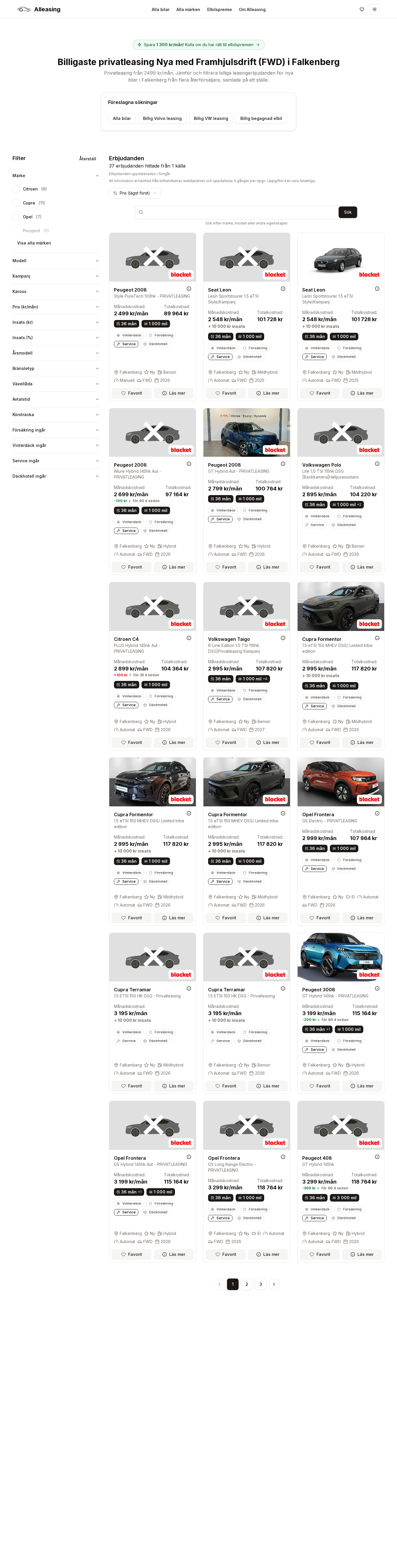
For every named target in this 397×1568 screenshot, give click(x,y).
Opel (32, 216)
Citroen (35, 188)
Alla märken (188, 9)
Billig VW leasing (211, 118)
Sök (348, 212)
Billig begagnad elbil (261, 118)
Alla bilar (160, 9)
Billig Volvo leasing (162, 118)
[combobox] (135, 193)
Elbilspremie (219, 9)
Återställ (87, 158)
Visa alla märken (34, 242)
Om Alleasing (252, 9)
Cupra (34, 202)
